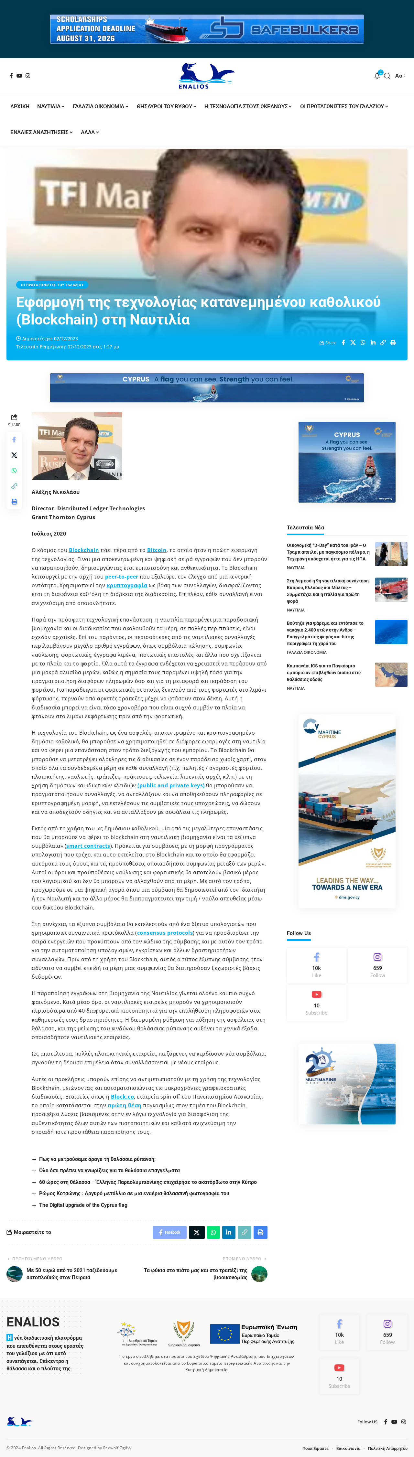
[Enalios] (207, 76)
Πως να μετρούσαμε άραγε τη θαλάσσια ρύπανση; (97, 1159)
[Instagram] (28, 75)
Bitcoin (157, 550)
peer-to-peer (121, 576)
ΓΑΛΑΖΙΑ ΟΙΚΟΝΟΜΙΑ (307, 652)
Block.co (122, 1096)
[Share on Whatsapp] (363, 342)
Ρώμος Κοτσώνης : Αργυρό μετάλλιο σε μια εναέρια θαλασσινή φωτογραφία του (134, 1193)
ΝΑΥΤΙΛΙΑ (296, 567)
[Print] (393, 342)
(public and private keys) (171, 785)
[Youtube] (316, 1003)
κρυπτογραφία (127, 585)
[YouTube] (19, 75)
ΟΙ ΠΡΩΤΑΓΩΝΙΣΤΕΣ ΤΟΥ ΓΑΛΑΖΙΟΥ (52, 284)
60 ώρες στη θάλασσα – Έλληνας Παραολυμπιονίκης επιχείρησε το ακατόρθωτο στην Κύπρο (148, 1182)
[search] (387, 75)
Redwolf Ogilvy (117, 1448)
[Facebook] (11, 75)
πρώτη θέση (125, 1105)
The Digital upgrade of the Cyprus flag (83, 1205)
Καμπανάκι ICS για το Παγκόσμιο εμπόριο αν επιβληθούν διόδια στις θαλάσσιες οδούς (324, 672)
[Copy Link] (383, 342)
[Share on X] (353, 342)
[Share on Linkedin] (373, 342)
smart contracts (88, 845)
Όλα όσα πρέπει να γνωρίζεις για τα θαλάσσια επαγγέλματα (109, 1170)
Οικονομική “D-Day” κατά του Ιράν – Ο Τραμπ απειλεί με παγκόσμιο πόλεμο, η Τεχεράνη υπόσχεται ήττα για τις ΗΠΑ (328, 552)
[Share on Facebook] (343, 342)
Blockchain (84, 550)
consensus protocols (165, 932)
